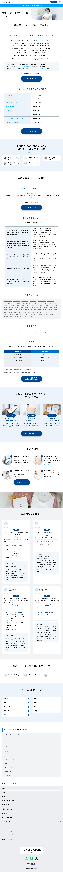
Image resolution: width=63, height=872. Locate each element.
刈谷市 (31, 307)
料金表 (41, 68)
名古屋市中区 (50, 301)
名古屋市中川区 (36, 303)
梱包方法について (48, 464)
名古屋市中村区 (42, 301)
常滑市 (5, 310)
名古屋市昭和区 (8, 303)
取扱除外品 (8, 771)
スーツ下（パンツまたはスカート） (14, 99)
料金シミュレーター (10, 759)
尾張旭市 (50, 310)
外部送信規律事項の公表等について (9, 831)
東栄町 (31, 316)
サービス (4, 792)
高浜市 (55, 310)
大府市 (35, 310)
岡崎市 (46, 305)
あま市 (53, 312)
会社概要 (4, 842)
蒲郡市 (50, 307)
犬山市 (55, 307)
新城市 (25, 310)
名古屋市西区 (33, 301)
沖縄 (35, 711)
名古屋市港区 (44, 303)
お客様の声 (8, 763)
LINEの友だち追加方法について (9, 839)
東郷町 (11, 314)
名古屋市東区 (16, 301)
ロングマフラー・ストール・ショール (15, 118)
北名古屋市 (36, 312)
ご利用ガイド (8, 751)
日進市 (15, 312)
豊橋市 (42, 305)
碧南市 (26, 307)
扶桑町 (26, 314)
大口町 (21, 314)
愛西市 (25, 312)
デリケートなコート (46, 58)
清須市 (30, 312)
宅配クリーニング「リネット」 (43, 40)
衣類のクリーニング (13, 158)
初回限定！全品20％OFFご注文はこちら (31, 6)
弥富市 (42, 312)
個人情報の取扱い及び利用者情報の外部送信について (13, 829)
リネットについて (7, 809)
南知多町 (6, 316)
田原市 (20, 312)
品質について (8, 747)
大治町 (31, 314)
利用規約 (7, 775)
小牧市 (15, 310)
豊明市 (10, 312)
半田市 (5, 307)
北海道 (6, 699)
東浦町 (52, 314)
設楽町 (26, 316)
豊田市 (36, 307)
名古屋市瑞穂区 (17, 303)
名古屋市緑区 (16, 305)
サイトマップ (4, 844)
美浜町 (11, 316)
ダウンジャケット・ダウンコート (14, 103)
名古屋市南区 (53, 303)
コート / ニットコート (11, 106)
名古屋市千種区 (8, 301)
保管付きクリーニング (13, 163)
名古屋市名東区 (25, 305)
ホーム (3, 783)
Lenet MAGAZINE (7, 817)
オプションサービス (10, 755)
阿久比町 (46, 314)
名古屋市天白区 (35, 305)
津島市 (21, 307)
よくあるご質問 (9, 767)
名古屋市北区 (25, 301)
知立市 (44, 310)
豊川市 (16, 307)
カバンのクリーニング (53, 158)
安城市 (41, 307)
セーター (8, 110)
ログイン (55, 1)
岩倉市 (5, 312)
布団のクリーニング (33, 158)
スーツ (20, 60)
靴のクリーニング (33, 163)
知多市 (39, 310)
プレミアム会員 (25, 66)
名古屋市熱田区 (26, 303)
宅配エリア (8, 743)
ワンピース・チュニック (12, 114)
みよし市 (47, 312)
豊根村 (36, 316)
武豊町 (16, 316)
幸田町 (21, 316)
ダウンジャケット (26, 58)
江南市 (10, 310)
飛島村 (41, 314)
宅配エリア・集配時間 (8, 801)
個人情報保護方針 (5, 826)
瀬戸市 (56, 305)
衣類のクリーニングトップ (12, 735)
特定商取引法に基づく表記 (7, 834)
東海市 (30, 310)
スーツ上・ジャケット (11, 95)
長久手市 (6, 314)
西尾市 (45, 307)
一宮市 (51, 305)
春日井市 (11, 307)
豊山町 (16, 314)
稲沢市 (20, 310)
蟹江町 (36, 314)
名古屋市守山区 (8, 305)
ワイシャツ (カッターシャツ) (13, 122)
